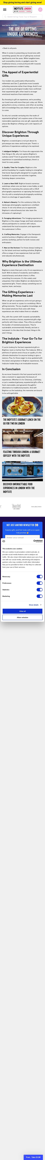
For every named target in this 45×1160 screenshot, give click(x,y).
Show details (34, 605)
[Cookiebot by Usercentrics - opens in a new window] (33, 541)
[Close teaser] (25, 1156)
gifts (13, 284)
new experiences (22, 253)
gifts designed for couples (27, 173)
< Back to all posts (9, 48)
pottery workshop (9, 240)
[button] (33, 1157)
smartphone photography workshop (28, 194)
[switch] (40, 583)
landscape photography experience (16, 205)
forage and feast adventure (31, 221)
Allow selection (22, 617)
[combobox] (22, 16)
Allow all (22, 611)
